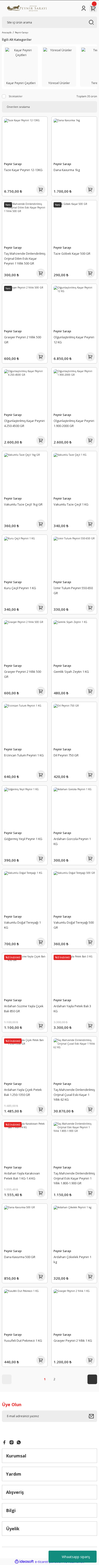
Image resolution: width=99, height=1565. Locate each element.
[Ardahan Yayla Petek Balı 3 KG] (74, 975)
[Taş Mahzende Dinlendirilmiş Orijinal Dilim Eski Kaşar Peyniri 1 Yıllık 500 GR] (24, 222)
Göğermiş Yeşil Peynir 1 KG (23, 839)
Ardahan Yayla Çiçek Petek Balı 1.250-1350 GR (23, 1092)
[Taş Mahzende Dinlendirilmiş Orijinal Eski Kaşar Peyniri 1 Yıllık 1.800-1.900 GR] (74, 1142)
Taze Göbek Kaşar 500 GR (72, 253)
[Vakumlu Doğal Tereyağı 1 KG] (24, 891)
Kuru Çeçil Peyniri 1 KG (20, 588)
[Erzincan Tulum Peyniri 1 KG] (24, 724)
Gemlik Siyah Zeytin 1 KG (71, 671)
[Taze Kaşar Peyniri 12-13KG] (24, 139)
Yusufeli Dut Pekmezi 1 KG (23, 1340)
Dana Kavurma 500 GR (19, 1257)
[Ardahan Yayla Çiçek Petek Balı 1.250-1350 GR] (24, 1059)
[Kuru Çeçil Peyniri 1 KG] (24, 557)
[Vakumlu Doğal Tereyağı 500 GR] (74, 891)
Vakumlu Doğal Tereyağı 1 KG (22, 925)
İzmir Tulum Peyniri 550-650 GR (73, 590)
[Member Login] (83, 8)
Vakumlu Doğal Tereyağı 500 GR (74, 925)
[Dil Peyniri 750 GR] (74, 724)
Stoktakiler (16, 96)
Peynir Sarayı (21, 32)
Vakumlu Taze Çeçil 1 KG (71, 504)
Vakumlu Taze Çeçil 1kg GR (23, 504)
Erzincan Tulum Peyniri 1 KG (24, 755)
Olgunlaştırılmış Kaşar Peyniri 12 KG (74, 339)
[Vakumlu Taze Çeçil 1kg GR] (24, 473)
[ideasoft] (24, 1561)
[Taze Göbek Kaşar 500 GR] (74, 222)
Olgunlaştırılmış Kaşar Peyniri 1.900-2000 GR (74, 423)
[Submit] (92, 1416)
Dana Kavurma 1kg (67, 170)
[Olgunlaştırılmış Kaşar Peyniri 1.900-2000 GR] (74, 390)
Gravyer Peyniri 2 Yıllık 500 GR (22, 339)
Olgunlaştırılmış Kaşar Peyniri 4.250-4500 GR (24, 423)
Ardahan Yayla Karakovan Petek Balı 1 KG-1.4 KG (22, 1175)
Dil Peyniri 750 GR (66, 755)
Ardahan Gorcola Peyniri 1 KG (72, 841)
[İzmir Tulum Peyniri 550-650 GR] (74, 557)
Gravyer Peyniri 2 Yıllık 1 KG (73, 1340)
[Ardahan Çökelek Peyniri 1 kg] (74, 1226)
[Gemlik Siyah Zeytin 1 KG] (74, 641)
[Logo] (26, 8)
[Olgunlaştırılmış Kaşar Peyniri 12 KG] (74, 306)
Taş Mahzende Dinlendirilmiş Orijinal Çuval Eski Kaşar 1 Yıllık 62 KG (74, 1094)
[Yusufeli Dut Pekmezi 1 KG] (24, 1309)
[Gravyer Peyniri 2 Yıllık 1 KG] (74, 1309)
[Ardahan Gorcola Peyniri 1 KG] (74, 808)
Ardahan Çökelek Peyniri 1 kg (72, 1259)
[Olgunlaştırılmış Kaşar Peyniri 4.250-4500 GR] (24, 390)
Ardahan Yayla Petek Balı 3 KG (72, 1008)
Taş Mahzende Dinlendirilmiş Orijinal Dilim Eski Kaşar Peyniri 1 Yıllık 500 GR (24, 258)
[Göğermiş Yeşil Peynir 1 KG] (24, 808)
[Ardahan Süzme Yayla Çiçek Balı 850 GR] (24, 975)
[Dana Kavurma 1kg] (74, 139)
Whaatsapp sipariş (76, 1556)
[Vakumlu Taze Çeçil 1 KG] (74, 473)
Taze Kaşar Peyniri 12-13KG (23, 170)
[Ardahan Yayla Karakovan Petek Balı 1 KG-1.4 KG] (24, 1142)
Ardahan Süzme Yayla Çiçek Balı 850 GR (23, 1008)
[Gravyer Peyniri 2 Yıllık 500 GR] (24, 306)
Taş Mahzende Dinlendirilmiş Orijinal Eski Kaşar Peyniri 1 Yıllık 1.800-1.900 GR (74, 1178)
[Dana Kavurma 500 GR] (24, 1226)
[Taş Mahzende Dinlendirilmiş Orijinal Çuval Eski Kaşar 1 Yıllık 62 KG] (74, 1059)
